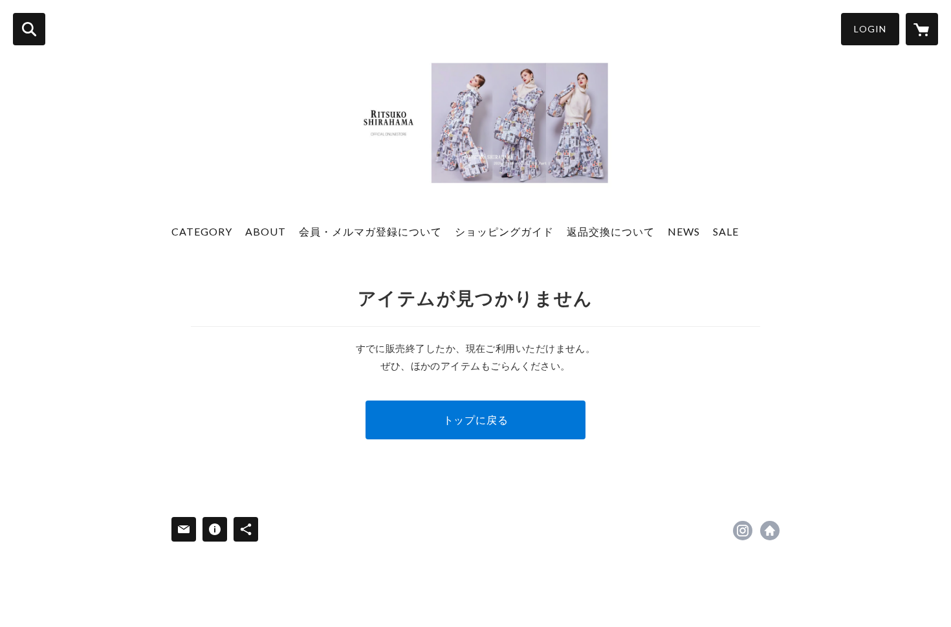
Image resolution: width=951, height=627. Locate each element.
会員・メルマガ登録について (370, 231)
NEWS (684, 231)
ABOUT (265, 231)
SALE (726, 231)
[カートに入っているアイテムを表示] (922, 29)
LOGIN (870, 28)
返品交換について (611, 231)
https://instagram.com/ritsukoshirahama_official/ (742, 530)
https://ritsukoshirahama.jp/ (770, 530)
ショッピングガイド (504, 231)
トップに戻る (475, 419)
